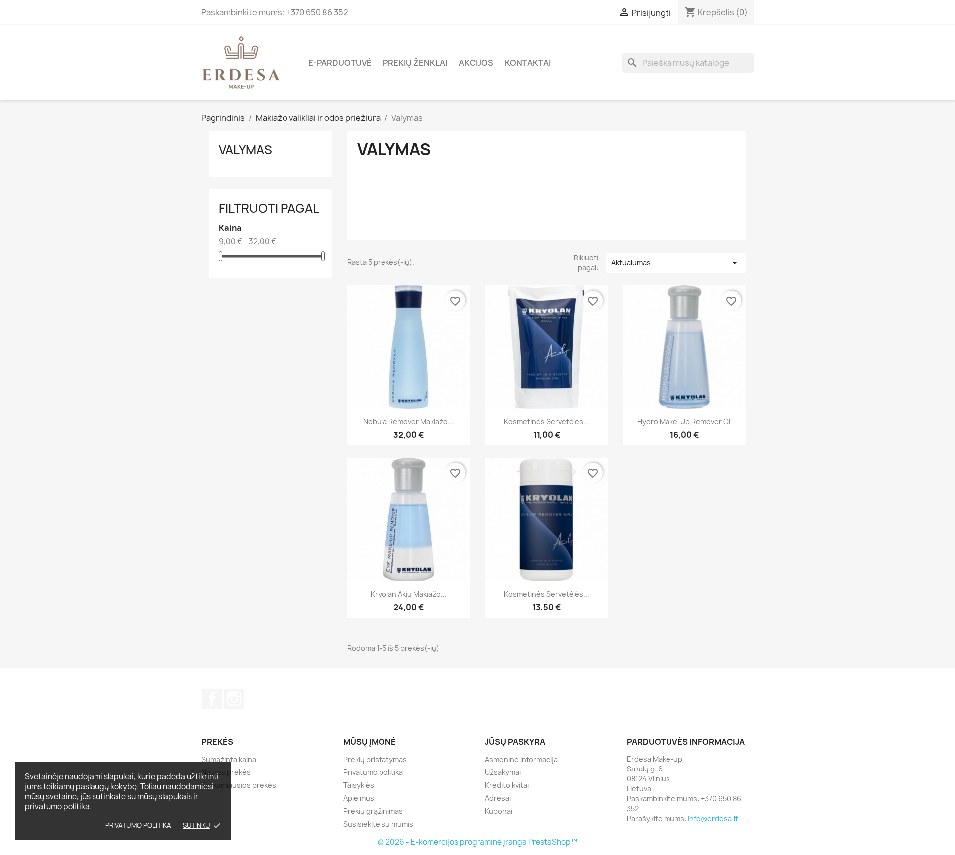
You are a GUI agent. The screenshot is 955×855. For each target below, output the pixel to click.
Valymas (245, 149)
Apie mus (358, 798)
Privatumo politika (138, 825)
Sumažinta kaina (228, 759)
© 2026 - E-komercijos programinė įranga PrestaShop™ (477, 842)
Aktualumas (676, 263)
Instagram (234, 699)
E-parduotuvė (340, 62)
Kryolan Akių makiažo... (409, 593)
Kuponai (498, 811)
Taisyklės (358, 785)
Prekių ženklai (415, 62)
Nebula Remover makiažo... (408, 421)
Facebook (212, 699)
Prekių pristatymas (375, 759)
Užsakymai (503, 772)
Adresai (498, 798)
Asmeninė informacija (521, 759)
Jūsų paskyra (515, 741)
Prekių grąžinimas (373, 811)
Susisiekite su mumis (378, 824)
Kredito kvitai (507, 785)
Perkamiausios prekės (238, 785)
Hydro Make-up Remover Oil (684, 421)
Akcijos (476, 62)
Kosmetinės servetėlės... (546, 421)
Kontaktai (528, 62)
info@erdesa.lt (713, 818)
